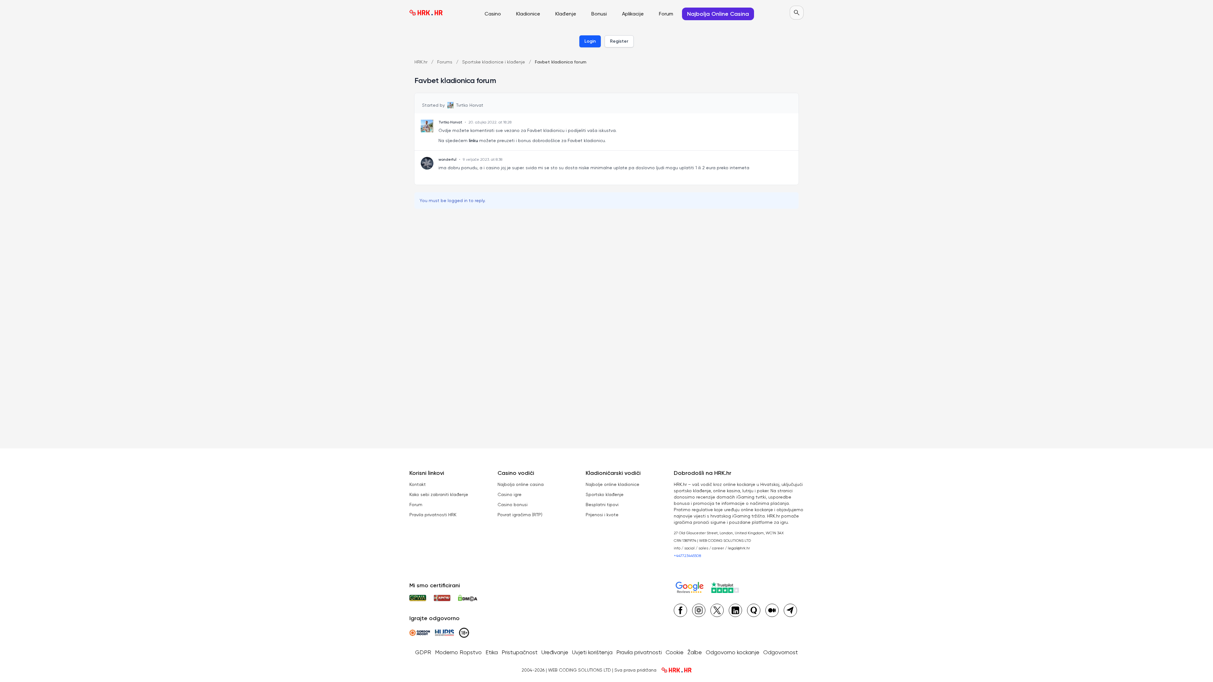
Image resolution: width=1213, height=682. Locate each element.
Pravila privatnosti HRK (432, 514)
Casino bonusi (513, 504)
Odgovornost (780, 652)
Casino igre (510, 494)
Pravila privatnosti (639, 652)
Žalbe (694, 652)
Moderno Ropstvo (458, 652)
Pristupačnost (520, 652)
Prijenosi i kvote (602, 514)
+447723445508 (687, 555)
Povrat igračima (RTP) (520, 514)
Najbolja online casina (521, 484)
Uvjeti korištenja (592, 652)
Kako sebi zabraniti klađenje (438, 494)
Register (619, 41)
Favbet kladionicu (586, 140)
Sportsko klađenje (605, 494)
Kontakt (417, 484)
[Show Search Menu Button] (797, 13)
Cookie (675, 652)
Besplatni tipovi (602, 504)
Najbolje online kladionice (612, 484)
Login (590, 41)
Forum (415, 504)
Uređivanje (554, 652)
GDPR (423, 652)
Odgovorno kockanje (732, 652)
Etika (492, 652)
